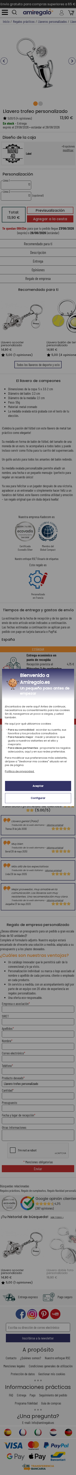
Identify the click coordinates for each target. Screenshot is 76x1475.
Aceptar (38, 786)
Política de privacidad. (19, 771)
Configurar (38, 798)
